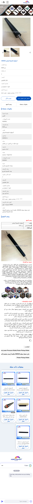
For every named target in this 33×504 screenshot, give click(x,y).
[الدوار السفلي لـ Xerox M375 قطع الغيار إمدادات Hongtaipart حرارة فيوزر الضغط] (23, 432)
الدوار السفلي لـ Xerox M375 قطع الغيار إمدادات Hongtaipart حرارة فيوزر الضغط (23, 443)
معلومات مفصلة (23, 104)
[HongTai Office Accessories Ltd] (26, 2)
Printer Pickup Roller (23, 357)
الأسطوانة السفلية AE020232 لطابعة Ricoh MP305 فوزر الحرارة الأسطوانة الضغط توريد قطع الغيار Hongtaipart (23, 389)
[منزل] (16, 460)
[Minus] (2, 465)
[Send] (2, 501)
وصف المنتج (9, 104)
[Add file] (31, 501)
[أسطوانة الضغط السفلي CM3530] (16, 32)
